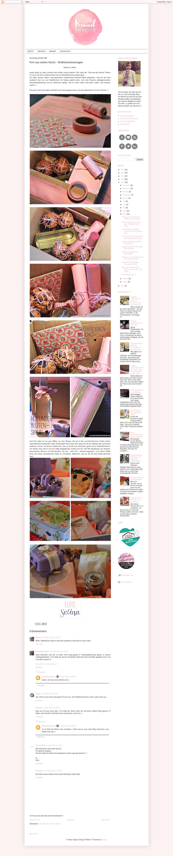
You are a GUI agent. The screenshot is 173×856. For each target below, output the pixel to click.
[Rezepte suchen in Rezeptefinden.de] (125, 582)
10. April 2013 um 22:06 (53, 771)
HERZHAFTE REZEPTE (129, 119)
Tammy (38, 637)
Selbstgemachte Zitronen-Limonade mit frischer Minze (136, 346)
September (127, 195)
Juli (124, 201)
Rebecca (39, 708)
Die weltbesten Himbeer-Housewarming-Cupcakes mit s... (132, 231)
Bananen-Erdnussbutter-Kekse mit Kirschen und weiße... (132, 269)
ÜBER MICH (41, 51)
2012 (123, 286)
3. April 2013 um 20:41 (51, 708)
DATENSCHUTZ (65, 51)
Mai (124, 208)
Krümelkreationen (49, 677)
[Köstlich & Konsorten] (126, 568)
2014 (123, 179)
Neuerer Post (35, 820)
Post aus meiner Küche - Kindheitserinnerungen (131, 218)
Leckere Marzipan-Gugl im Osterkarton (131, 243)
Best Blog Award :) (129, 274)
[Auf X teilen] (41, 624)
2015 (123, 176)
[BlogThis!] (38, 624)
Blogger (104, 840)
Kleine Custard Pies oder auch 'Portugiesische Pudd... (131, 224)
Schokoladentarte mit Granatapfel (130, 253)
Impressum (34, 834)
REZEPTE (30, 51)
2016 (123, 173)
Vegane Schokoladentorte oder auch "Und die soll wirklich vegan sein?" (136, 370)
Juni (124, 204)
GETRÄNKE (124, 124)
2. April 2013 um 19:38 (49, 694)
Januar (125, 282)
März (125, 214)
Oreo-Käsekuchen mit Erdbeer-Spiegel (136, 435)
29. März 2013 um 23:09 (59, 651)
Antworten (39, 644)
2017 (123, 170)
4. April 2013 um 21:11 (54, 745)
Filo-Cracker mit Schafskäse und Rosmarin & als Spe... (132, 237)
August (125, 198)
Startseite (70, 820)
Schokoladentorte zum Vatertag (136, 391)
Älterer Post (105, 820)
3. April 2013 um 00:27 (68, 677)
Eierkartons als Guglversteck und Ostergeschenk (132, 258)
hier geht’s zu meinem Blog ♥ (46, 664)
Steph (38, 694)
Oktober (126, 192)
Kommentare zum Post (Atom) (49, 824)
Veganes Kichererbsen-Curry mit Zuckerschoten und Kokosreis (135, 301)
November (127, 188)
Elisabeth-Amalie (42, 651)
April (125, 211)
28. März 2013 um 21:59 (51, 637)
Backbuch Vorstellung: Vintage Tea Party (130, 263)
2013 (123, 182)
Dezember (127, 185)
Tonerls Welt (40, 745)
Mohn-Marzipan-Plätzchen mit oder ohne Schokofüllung (136, 458)
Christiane (40, 771)
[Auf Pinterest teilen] (45, 624)
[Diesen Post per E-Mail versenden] (36, 624)
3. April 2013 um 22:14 (68, 726)
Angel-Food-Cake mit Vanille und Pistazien (132, 248)
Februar (126, 279)
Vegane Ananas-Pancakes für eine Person (136, 500)
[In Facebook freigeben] (43, 624)
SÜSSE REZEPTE (127, 116)
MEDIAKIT (52, 51)
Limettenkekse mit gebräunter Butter (135, 412)
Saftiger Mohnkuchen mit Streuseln (136, 323)
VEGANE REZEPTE (127, 121)
